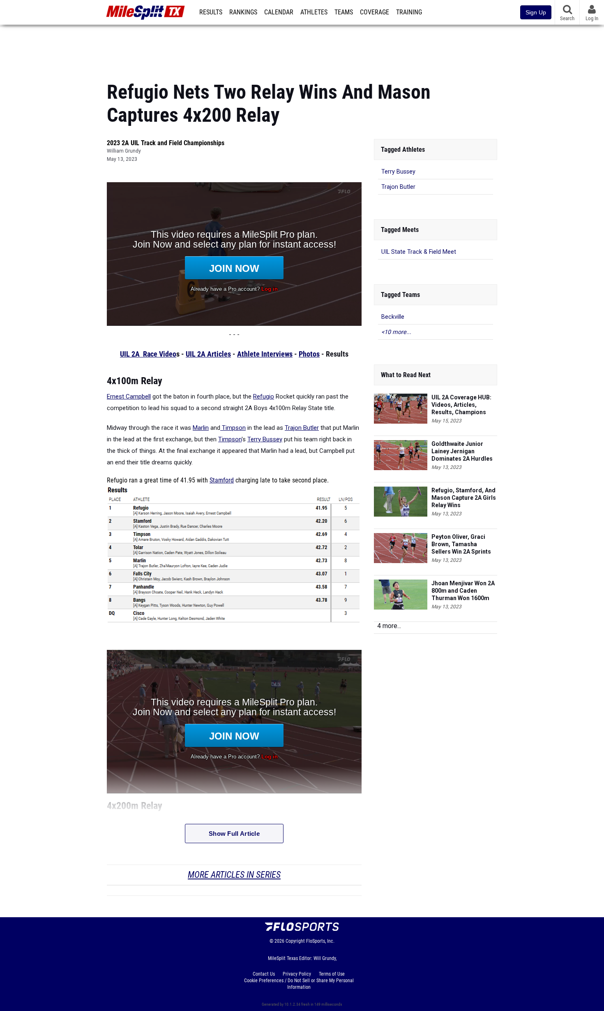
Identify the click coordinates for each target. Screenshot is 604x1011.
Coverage (374, 12)
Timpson (233, 427)
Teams (343, 12)
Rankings (243, 12)
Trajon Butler (302, 427)
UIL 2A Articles (208, 354)
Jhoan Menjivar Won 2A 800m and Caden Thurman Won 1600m (463, 590)
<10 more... (396, 332)
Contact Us (264, 974)
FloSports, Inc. (320, 941)
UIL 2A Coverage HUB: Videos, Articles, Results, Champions (461, 404)
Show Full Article (234, 833)
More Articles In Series (234, 875)
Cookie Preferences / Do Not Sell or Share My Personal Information (299, 984)
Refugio (263, 396)
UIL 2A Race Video (148, 354)
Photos (309, 354)
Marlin (201, 427)
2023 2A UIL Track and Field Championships (165, 143)
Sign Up (536, 12)
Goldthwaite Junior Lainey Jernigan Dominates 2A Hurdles (462, 451)
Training (409, 12)
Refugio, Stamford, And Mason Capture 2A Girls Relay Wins (463, 497)
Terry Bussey (264, 439)
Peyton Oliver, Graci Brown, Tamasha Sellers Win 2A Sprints (461, 544)
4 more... (389, 626)
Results (210, 12)
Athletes (313, 12)
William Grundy (124, 151)
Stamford (222, 480)
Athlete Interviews (265, 354)
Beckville (392, 316)
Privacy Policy (297, 974)
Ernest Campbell (129, 396)
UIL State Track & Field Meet (418, 251)
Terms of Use (332, 974)
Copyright (295, 941)
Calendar (278, 12)
